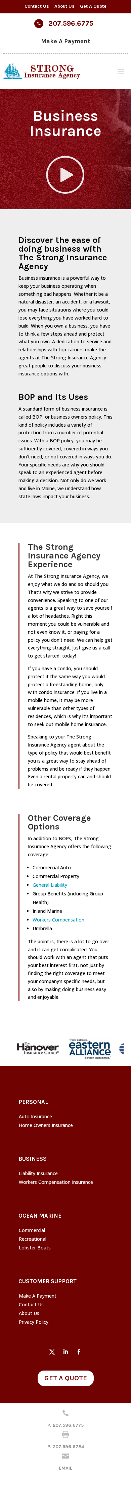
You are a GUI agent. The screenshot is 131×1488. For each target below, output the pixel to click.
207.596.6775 (70, 23)
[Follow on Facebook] (79, 1351)
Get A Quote (93, 6)
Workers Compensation (58, 919)
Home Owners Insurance (46, 1125)
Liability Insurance (38, 1173)
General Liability (50, 885)
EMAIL (65, 1468)
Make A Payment (37, 1296)
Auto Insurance (35, 1116)
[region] (68, 1049)
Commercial (32, 1230)
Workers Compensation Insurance (56, 1182)
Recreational (32, 1239)
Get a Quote (65, 1378)
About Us (64, 6)
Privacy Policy (33, 1322)
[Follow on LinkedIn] (65, 1351)
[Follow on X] (52, 1351)
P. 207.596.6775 (65, 1425)
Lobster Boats (35, 1247)
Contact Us (37, 6)
